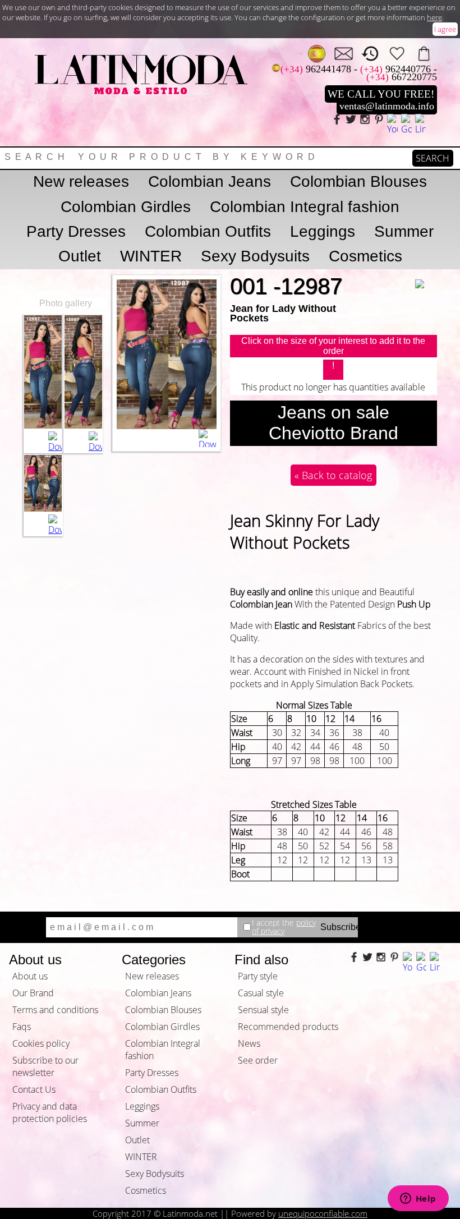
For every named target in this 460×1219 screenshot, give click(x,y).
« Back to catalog (333, 475)
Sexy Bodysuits (255, 256)
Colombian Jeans (209, 181)
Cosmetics (365, 256)
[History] (370, 53)
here (434, 17)
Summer (404, 231)
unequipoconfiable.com (322, 1213)
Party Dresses (76, 231)
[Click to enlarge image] (43, 425)
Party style (258, 976)
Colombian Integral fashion (304, 206)
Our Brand (33, 993)
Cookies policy (41, 1043)
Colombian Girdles (126, 206)
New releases (81, 181)
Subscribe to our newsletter (45, 1066)
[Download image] (55, 442)
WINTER (151, 256)
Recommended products (288, 1026)
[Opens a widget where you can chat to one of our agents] (418, 1199)
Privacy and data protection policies (49, 1112)
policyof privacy (284, 927)
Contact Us (34, 1089)
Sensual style (263, 1010)
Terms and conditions (55, 1010)
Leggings (322, 231)
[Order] (424, 53)
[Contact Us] (343, 53)
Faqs (21, 1026)
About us (30, 976)
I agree (445, 29)
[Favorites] (397, 53)
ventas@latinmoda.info (386, 106)
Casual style (261, 993)
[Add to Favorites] (426, 276)
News (249, 1043)
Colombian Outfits (208, 231)
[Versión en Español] (316, 53)
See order (258, 1060)
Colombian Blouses (358, 181)
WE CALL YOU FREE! (381, 94)
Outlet (79, 256)
